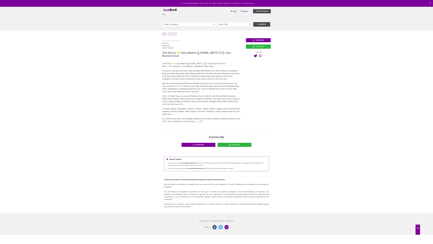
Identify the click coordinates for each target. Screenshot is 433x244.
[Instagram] (220, 227)
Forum (226, 227)
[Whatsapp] (261, 55)
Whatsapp (260, 46)
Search (262, 24)
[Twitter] (256, 55)
